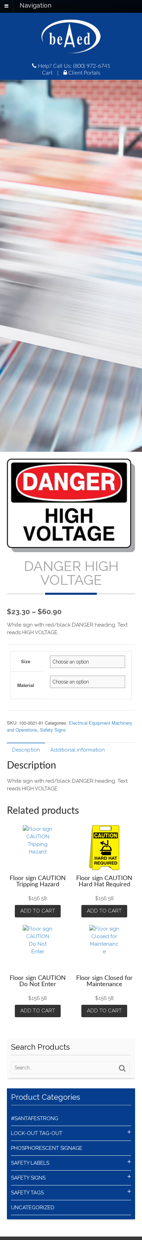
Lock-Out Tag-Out (36, 1133)
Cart (47, 73)
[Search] (122, 1068)
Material (25, 685)
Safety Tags (27, 1193)
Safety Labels (30, 1163)
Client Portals (83, 73)
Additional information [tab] (77, 750)
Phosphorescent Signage (46, 1148)
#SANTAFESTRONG (34, 1118)
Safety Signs (53, 729)
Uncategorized (32, 1207)
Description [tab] (26, 750)
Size (25, 661)
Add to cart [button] (37, 911)
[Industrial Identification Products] (71, 50)
